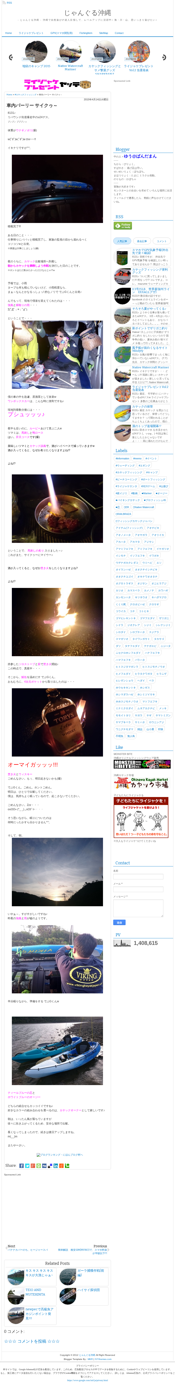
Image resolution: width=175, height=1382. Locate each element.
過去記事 (142, 241)
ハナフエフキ (152, 652)
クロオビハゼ (137, 604)
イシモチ (121, 555)
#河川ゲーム (148, 486)
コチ (132, 611)
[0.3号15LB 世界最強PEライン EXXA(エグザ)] (122, 297)
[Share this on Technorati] (67, 1166)
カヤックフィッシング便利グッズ (150, 271)
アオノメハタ (123, 535)
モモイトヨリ (123, 715)
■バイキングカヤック (128, 500)
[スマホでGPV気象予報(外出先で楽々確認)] (122, 257)
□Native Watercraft (143, 507)
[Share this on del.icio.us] (50, 1166)
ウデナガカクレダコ (127, 562)
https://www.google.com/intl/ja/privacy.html (87, 1380)
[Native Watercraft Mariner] (122, 375)
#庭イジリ (121, 493)
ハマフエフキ (123, 659)
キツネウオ (141, 597)
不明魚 (119, 736)
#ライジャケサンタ (126, 486)
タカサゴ (159, 639)
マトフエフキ (149, 701)
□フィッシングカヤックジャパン (134, 521)
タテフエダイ (132, 646)
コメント (162, 241)
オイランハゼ (123, 569)
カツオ (119, 590)
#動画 (134, 493)
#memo (137, 458)
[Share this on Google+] (33, 1166)
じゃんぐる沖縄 (87, 13)
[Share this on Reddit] (61, 1166)
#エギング (144, 465)
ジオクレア (133, 625)
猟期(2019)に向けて (139, 66)
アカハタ (121, 541)
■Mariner (147, 493)
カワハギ (163, 590)
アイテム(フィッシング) (129, 527)
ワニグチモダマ (124, 729)
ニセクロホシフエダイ (128, 652)
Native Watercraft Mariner (150, 367)
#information (122, 458)
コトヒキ (144, 611)
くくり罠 (121, 604)
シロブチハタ (137, 632)
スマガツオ (122, 639)
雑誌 (139, 729)
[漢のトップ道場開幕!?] (122, 434)
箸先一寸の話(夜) (70, 66)
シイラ (119, 625)
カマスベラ (133, 590)
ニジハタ (166, 646)
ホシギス (145, 687)
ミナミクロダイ (124, 708)
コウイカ (121, 611)
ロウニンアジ (156, 722)
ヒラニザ (162, 673)
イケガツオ (163, 548)
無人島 (131, 736)
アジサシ (149, 541)
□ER (126, 507)
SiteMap (103, 33)
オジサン (142, 583)
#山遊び (163, 486)
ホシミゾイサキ (146, 694)
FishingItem (86, 33)
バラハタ (140, 659)
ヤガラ (138, 715)
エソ (159, 562)
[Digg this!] (44, 1166)
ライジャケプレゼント (31, 33)
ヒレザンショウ (124, 680)
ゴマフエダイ (147, 618)
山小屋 (150, 729)
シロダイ (121, 632)
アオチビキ (153, 527)
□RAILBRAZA (123, 514)
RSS (9, 2)
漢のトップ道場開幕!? (146, 426)
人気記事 (122, 241)
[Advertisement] (57, 1208)
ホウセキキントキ (126, 687)
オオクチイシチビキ (146, 569)
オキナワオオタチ (147, 576)
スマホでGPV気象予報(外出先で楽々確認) (150, 251)
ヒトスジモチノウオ (153, 666)
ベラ (151, 680)
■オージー (161, 493)
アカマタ (135, 541)
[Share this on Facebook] (21, 1166)
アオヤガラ (141, 535)
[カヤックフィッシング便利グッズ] (122, 277)
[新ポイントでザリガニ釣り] (122, 336)
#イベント (151, 458)
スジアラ (154, 632)
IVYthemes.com (103, 1359)
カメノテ (149, 590)
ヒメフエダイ (123, 673)
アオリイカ (158, 535)
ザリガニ (164, 618)
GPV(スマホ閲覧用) (62, 33)
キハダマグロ (159, 597)
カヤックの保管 (142, 406)
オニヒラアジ (159, 583)
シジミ (148, 625)
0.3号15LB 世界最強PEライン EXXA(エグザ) (151, 290)
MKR (90, 1359)
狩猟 (160, 729)
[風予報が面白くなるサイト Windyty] (122, 355)
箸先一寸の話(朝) (36, 66)
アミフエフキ (144, 548)
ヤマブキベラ (123, 722)
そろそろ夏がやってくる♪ (149, 308)
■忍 (118, 507)
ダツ (118, 646)
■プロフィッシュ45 (155, 500)
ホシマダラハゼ (124, 694)
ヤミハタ (140, 722)
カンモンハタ (123, 597)
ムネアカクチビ (146, 708)
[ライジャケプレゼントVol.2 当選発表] (122, 394)
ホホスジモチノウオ (127, 701)
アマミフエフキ (124, 548)
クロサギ (154, 604)
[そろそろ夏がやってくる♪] (122, 316)
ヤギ (149, 715)
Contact (119, 33)
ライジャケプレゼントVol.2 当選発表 (150, 388)
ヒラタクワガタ (143, 673)
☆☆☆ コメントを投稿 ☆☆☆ (32, 1341)
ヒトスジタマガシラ (127, 666)
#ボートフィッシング (153, 479)
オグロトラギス (124, 583)
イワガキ (154, 555)
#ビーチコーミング (126, 479)
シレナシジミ (163, 625)
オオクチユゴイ (124, 576)
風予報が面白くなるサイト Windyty (150, 349)
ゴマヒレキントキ (126, 618)
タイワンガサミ (141, 639)
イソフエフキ (137, 555)
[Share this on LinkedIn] (56, 1166)
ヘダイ (141, 680)
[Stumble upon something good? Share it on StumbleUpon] (38, 1166)
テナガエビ (150, 646)
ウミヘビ (147, 562)
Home (8, 33)
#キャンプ (152, 472)
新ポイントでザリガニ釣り (150, 328)
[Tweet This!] (27, 1166)
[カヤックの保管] (122, 414)
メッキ (163, 708)
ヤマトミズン (163, 715)
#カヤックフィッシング (25, 95)
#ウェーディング (125, 465)
